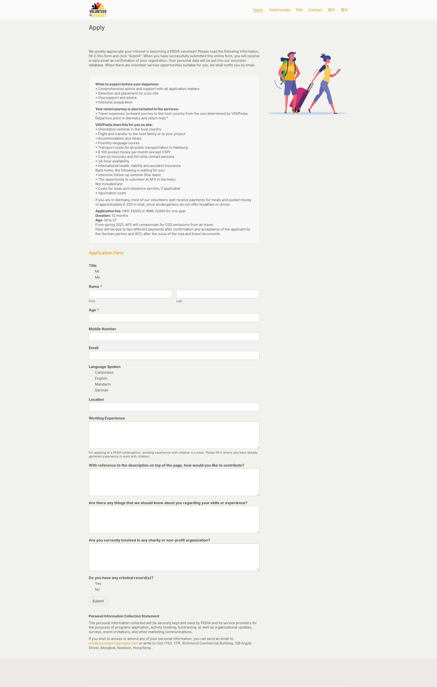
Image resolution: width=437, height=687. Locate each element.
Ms (97, 277)
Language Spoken (105, 366)
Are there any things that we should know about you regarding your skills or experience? (168, 503)
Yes (98, 583)
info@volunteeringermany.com (113, 643)
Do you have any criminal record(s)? (121, 577)
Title (93, 265)
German (101, 390)
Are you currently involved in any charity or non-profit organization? (149, 540)
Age (94, 310)
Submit (98, 601)
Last (179, 301)
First (92, 301)
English (101, 378)
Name (95, 286)
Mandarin (103, 384)
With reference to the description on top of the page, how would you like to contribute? (166, 465)
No (97, 589)
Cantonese (104, 372)
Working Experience (107, 418)
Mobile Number (102, 329)
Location (96, 399)
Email (93, 347)
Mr (97, 271)
